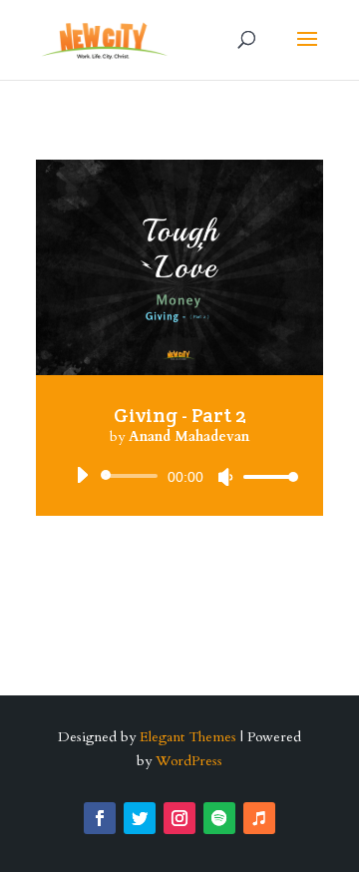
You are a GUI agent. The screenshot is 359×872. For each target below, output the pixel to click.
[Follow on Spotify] (219, 818)
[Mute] (225, 477)
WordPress (189, 760)
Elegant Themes (188, 736)
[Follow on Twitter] (140, 818)
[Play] (82, 475)
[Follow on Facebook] (100, 818)
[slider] (265, 476)
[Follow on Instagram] (179, 818)
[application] (179, 476)
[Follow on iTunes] (259, 818)
